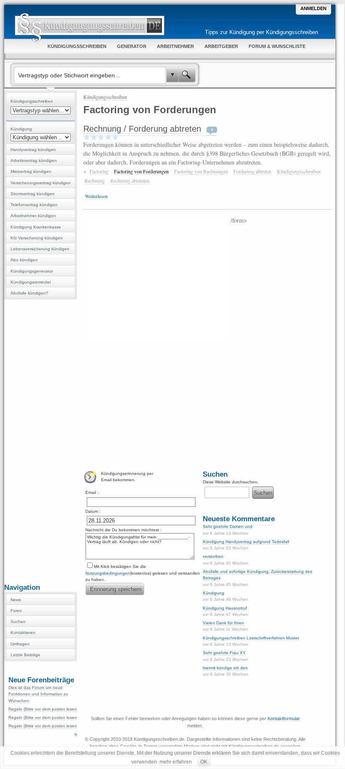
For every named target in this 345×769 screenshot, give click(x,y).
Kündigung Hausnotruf (225, 608)
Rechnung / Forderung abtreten (142, 128)
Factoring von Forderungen (141, 171)
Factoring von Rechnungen (201, 171)
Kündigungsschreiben (105, 96)
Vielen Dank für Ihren (223, 623)
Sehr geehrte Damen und (227, 526)
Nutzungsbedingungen (107, 573)
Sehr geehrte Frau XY (224, 652)
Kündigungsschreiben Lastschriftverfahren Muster (251, 638)
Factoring (99, 171)
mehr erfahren (175, 762)
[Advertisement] (40, 440)
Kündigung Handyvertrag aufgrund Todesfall (246, 541)
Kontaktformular (284, 718)
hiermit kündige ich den (225, 668)
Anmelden (313, 8)
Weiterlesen (96, 196)
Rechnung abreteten (129, 180)
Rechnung (95, 180)
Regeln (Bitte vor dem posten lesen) (43, 709)
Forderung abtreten (252, 171)
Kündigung (213, 593)
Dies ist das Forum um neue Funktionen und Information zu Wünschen (38, 694)
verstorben (213, 556)
